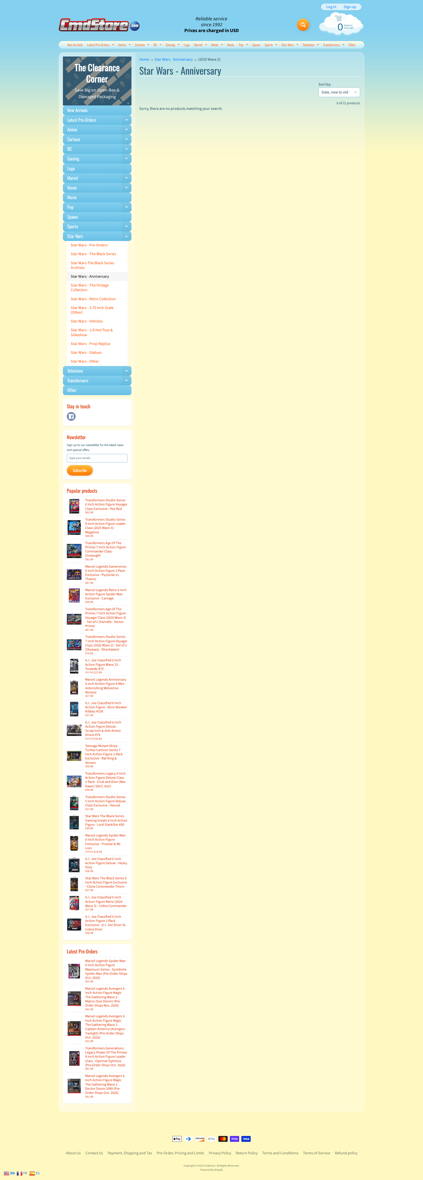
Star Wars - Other (85, 361)
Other (352, 44)
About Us (73, 1153)
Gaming (173, 45)
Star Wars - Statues (86, 352)
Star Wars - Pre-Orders (89, 245)
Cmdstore (209, 1166)
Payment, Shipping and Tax (130, 1153)
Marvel (201, 45)
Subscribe (80, 470)
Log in (331, 7)
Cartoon (143, 45)
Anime (125, 45)
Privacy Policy (220, 1153)
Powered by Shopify (211, 1170)
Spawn (256, 44)
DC (158, 45)
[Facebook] (71, 416)
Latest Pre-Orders (101, 45)
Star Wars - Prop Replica (90, 343)
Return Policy (247, 1153)
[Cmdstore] (99, 25)
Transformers (334, 45)
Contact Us (94, 1153)
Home (144, 59)
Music (230, 44)
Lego (187, 44)
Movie (217, 45)
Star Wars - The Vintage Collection (90, 288)
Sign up (350, 7)
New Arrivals (75, 44)
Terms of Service (316, 1153)
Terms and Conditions (280, 1153)
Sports (272, 45)
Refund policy (346, 1153)
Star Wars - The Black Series (93, 254)
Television (311, 45)
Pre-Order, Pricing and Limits (180, 1153)
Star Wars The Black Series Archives (92, 265)
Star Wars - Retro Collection (93, 299)
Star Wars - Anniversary (90, 276)
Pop (244, 45)
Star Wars (291, 45)
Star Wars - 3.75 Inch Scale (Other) (92, 310)
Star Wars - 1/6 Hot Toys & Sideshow (92, 332)
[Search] (303, 25)
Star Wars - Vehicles (87, 321)
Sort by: (324, 84)
